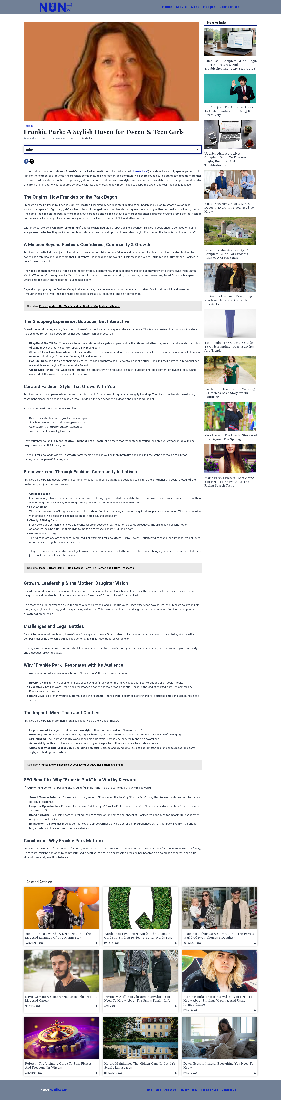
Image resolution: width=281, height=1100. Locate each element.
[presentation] (230, 42)
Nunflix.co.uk (58, 1089)
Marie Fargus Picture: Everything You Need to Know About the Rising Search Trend (229, 481)
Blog (158, 1089)
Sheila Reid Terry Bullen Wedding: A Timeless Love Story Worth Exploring (230, 392)
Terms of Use (209, 1089)
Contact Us (229, 7)
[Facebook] (26, 161)
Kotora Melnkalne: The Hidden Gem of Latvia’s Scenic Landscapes (140, 1065)
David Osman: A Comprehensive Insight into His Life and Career (61, 998)
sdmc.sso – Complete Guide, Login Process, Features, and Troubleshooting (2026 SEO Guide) (230, 64)
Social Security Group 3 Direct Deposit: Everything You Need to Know (229, 207)
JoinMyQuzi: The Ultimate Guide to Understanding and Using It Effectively (229, 111)
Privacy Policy (188, 1089)
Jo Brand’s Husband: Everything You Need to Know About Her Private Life (228, 300)
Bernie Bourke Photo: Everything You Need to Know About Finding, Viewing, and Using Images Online (217, 1000)
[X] (31, 161)
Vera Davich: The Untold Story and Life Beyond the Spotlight (230, 437)
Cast (195, 7)
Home (167, 7)
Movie (181, 7)
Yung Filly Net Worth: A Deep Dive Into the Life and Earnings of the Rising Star (58, 935)
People (209, 7)
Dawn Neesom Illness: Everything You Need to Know (218, 1065)
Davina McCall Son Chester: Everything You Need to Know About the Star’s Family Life (137, 998)
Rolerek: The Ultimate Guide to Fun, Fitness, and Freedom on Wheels (59, 1065)
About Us (170, 1089)
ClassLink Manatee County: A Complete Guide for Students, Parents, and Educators (226, 253)
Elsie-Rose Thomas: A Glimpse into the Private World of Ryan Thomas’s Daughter (218, 935)
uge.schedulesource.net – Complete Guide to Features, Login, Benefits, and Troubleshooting (226, 159)
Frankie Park (139, 171)
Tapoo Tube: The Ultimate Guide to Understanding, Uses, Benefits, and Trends (229, 346)
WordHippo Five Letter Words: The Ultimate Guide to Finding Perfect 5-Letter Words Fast (138, 935)
